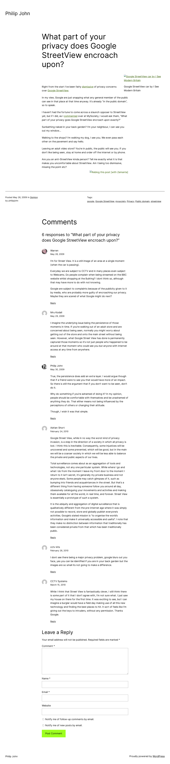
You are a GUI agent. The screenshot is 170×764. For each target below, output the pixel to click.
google (90, 201)
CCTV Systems (58, 581)
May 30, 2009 (57, 369)
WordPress (159, 756)
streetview (156, 201)
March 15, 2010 (58, 584)
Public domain (142, 201)
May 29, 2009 (57, 316)
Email (46, 692)
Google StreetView (58, 90)
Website (46, 705)
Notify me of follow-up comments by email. (69, 719)
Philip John (17, 13)
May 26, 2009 (57, 254)
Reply (53, 303)
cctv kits (55, 547)
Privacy (130, 201)
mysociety (120, 201)
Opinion (34, 197)
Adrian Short (57, 427)
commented (70, 116)
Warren (54, 250)
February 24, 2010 (59, 431)
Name (46, 678)
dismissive (87, 86)
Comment (48, 646)
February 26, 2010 (59, 550)
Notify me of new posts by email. (63, 725)
